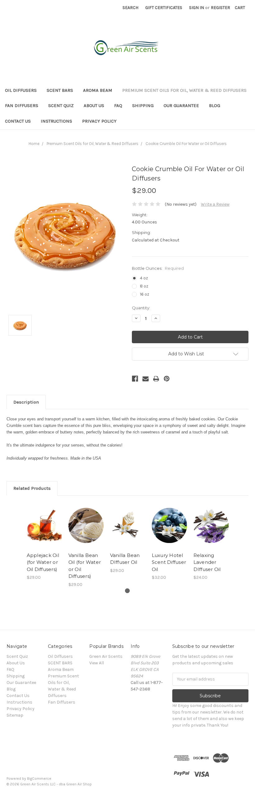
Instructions (56, 121)
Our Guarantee (181, 105)
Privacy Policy (99, 121)
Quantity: (141, 307)
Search (130, 7)
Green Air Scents (106, 656)
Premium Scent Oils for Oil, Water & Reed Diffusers (184, 90)
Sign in (196, 7)
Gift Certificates (163, 7)
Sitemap (15, 715)
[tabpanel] (44, 541)
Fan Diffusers (21, 105)
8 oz (144, 286)
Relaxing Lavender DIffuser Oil (207, 562)
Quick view (44, 517)
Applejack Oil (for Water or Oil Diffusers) (43, 562)
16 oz (144, 294)
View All (96, 663)
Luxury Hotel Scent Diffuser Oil (169, 562)
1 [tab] (127, 590)
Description (26, 402)
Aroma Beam (97, 90)
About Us (94, 105)
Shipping (143, 105)
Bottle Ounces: (158, 268)
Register (220, 7)
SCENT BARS (60, 90)
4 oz (144, 278)
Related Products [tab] (32, 488)
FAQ (118, 105)
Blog (214, 105)
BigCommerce (39, 778)
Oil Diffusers (21, 90)
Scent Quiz (61, 105)
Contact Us (18, 121)
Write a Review (215, 204)
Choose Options (44, 533)
